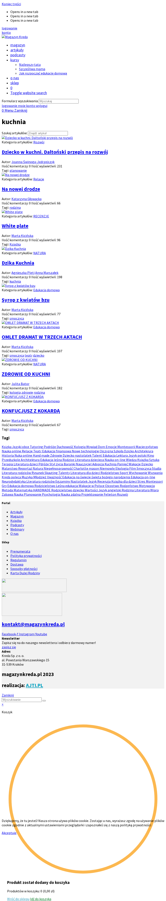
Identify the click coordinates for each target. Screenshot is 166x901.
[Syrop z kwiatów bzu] (18, 285)
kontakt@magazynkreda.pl (33, 624)
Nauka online (12, 451)
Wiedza (131, 460)
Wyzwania (155, 473)
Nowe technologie (86, 451)
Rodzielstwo (110, 473)
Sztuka (154, 460)
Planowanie (33, 494)
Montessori (154, 481)
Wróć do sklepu (18, 899)
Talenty (64, 473)
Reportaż (25, 468)
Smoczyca (144, 468)
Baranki (70, 464)
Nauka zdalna (71, 494)
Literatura (142, 490)
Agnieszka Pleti (23, 272)
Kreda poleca (12, 477)
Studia (156, 468)
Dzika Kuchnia (18, 262)
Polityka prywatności (26, 555)
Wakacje (135, 464)
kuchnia (15, 281)
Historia (8, 455)
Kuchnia (111, 464)
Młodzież (40, 477)
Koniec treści (11, 4)
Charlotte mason (86, 468)
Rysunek (38, 473)
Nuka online (23, 455)
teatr (28, 355)
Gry (4, 486)
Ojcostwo (112, 486)
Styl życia (56, 464)
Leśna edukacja (67, 486)
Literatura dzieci (26, 464)
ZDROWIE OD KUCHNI (26, 373)
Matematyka (23, 490)
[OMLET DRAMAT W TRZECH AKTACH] (30, 322)
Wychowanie (138, 473)
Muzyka (27, 477)
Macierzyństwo (147, 447)
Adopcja (98, 464)
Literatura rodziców (17, 473)
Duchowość (65, 447)
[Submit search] (44, 700)
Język (92, 481)
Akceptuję (9, 833)
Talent (97, 455)
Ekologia (122, 468)
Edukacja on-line (143, 477)
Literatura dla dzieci (85, 473)
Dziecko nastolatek (77, 455)
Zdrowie (56, 455)
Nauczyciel (84, 464)
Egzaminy (63, 481)
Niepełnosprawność (58, 468)
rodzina (15, 207)
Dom (102, 447)
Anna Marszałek (46, 272)
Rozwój (38, 142)
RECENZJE (41, 216)
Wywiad (92, 447)
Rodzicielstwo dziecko (68, 490)
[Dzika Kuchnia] (14, 248)
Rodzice (68, 460)
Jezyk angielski (110, 490)
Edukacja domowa (46, 290)
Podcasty (17, 525)
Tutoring (37, 447)
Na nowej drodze (21, 189)
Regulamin (18, 560)
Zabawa (8, 494)
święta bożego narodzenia (111, 477)
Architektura (30, 460)
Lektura (122, 455)
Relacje (38, 179)
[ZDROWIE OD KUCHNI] (20, 359)
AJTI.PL (34, 685)
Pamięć (123, 464)
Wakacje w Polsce (92, 486)
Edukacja (109, 455)
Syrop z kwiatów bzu (25, 299)
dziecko (38, 355)
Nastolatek (79, 481)
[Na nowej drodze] (16, 175)
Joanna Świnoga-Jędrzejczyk (32, 162)
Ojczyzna (107, 451)
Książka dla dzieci (124, 481)
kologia (15, 392)
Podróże (50, 447)
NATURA (39, 253)
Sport (124, 473)
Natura (38, 468)
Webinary (17, 529)
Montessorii (126, 447)
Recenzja (104, 481)
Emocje (111, 447)
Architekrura (144, 451)
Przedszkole (11, 460)
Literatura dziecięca (90, 460)
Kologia (80, 447)
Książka (15, 244)
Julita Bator (20, 384)
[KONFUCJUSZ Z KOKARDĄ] (23, 397)
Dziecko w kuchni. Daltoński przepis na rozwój (55, 152)
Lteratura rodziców (40, 481)
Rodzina (128, 490)
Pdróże (43, 464)
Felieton (110, 494)
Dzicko (129, 451)
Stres (141, 481)
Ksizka (7, 447)
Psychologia (51, 494)
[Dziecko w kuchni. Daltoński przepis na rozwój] (37, 138)
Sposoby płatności (23, 568)
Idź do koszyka (40, 899)
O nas (14, 533)
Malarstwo (10, 468)
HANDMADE (42, 490)
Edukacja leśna (51, 460)
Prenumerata (20, 551)
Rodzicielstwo (45, 486)
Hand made (41, 455)
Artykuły (16, 512)
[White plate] (12, 212)
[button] (9, 28)
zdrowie (27, 392)
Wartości (92, 490)
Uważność (54, 477)
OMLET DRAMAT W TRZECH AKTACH (42, 336)
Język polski (137, 455)
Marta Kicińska (22, 235)
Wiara (154, 490)
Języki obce (21, 447)
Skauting (51, 473)
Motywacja (147, 486)
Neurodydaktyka (14, 481)
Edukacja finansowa (57, 451)
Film (133, 468)
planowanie (18, 170)
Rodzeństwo (129, 486)
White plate (15, 225)
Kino (150, 455)
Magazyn (17, 516)
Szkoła (119, 451)
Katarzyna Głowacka (26, 199)
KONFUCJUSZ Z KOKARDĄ (31, 410)
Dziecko (147, 464)
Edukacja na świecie (76, 477)
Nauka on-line (115, 460)
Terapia (8, 464)
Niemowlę (107, 468)
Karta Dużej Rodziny (25, 573)
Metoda (8, 490)
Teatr (37, 451)
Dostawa (16, 564)
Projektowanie (92, 494)
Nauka (19, 494)
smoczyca (17, 318)
